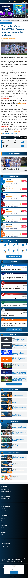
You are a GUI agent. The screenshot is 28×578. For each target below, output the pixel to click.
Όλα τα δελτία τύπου (13, 384)
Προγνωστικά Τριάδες (6, 498)
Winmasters (9, 224)
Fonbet (7, 209)
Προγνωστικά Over (5, 494)
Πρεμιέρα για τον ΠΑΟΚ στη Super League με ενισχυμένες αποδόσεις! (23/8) (19, 346)
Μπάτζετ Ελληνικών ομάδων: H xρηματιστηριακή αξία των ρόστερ (19, 427)
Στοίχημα (3, 508)
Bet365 (7, 216)
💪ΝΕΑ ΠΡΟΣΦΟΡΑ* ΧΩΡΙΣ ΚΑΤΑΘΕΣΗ (10, 306)
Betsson (8, 231)
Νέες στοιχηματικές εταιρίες (18, 464)
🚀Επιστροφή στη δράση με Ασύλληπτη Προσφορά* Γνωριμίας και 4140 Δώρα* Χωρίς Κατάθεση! (12, 288)
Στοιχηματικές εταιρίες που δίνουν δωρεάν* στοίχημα (19, 458)
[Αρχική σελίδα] (0, 20)
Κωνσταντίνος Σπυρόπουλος (8, 38)
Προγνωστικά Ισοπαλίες (6, 491)
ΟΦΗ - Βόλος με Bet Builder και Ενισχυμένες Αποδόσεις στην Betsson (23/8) (18, 359)
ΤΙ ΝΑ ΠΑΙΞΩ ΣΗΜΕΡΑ (5, 20)
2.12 (22, 141)
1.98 (22, 146)
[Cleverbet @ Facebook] (3, 547)
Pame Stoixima (15, 131)
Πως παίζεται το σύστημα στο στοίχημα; (18, 471)
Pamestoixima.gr (10, 201)
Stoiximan (22, 103)
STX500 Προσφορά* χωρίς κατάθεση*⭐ (11, 269)
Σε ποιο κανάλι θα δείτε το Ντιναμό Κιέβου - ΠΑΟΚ (19, 433)
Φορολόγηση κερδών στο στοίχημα (19, 477)
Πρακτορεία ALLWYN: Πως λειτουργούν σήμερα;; (17, 415)
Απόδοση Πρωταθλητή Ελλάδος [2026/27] (18, 402)
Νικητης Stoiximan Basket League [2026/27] (19, 408)
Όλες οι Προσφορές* (13, 329)
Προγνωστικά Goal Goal (6, 496)
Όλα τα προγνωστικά (13, 256)
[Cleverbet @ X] (7, 547)
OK (14, 572)
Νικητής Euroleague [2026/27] (18, 395)
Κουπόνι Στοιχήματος (5, 506)
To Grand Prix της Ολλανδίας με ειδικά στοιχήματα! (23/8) (18, 340)
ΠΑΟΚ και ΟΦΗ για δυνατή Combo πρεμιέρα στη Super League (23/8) (19, 373)
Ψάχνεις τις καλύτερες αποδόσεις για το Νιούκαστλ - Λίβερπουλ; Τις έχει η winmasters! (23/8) (19, 379)
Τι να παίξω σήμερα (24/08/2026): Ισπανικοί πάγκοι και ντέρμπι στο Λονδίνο (11, 170)
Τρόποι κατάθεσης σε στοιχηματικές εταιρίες (17, 446)
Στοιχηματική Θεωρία (5, 513)
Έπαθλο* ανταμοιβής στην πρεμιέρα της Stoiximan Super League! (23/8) (18, 353)
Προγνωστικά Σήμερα (5, 489)
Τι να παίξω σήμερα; (5, 504)
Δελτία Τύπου (4, 540)
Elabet (7, 194)
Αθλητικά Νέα (4, 510)
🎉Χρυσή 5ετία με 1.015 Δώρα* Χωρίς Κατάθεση (13, 298)
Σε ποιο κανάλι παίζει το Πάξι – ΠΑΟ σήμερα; (18, 440)
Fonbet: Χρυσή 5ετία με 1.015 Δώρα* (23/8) (18, 366)
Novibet (8, 186)
